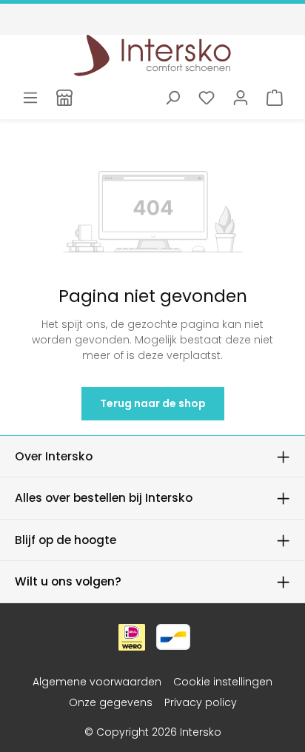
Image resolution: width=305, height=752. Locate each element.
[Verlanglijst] (206, 97)
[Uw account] (240, 97)
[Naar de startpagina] (153, 55)
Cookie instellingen (222, 681)
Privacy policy (200, 702)
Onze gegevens (110, 702)
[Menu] (30, 97)
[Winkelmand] (274, 97)
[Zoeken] (172, 97)
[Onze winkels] (64, 97)
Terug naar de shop (153, 403)
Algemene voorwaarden (97, 681)
